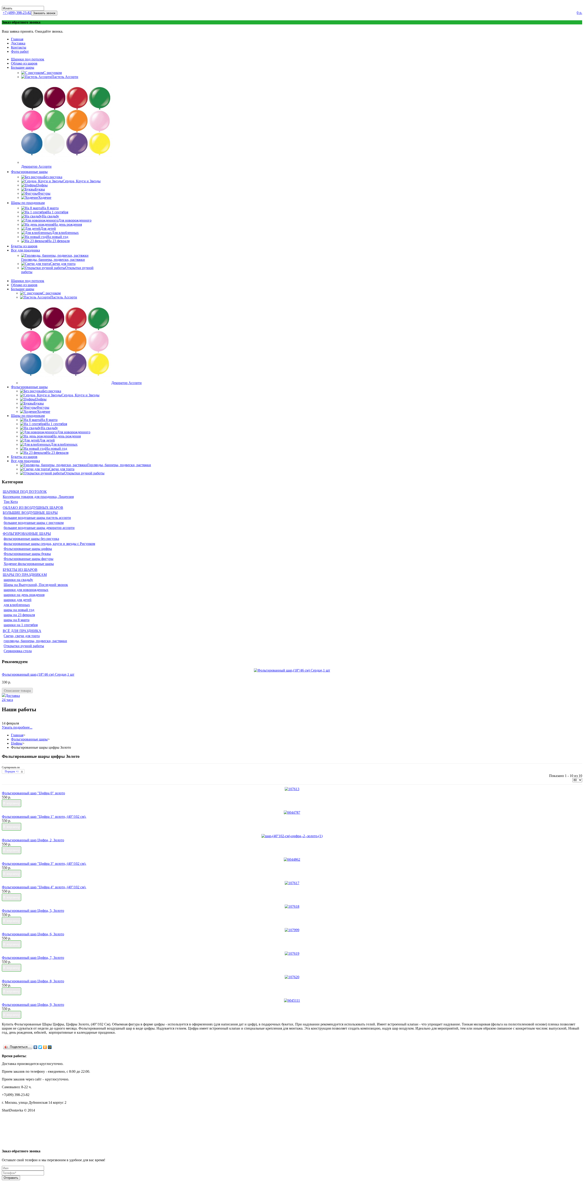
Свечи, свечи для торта (22, 636)
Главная (17, 39)
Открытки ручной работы (24, 646)
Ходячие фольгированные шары (29, 564)
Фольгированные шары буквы (27, 554)
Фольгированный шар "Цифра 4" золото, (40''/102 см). (44, 887)
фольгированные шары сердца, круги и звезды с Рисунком (49, 544)
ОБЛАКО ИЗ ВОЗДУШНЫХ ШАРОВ (33, 508)
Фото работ (20, 51)
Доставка (18, 43)
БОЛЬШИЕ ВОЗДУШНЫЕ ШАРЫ (30, 513)
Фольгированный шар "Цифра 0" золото (33, 793)
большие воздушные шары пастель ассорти (37, 518)
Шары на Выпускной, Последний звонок (36, 585)
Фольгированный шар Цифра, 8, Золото (33, 981)
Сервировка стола (18, 651)
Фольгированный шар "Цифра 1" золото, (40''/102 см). (44, 817)
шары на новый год (19, 610)
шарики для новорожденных (26, 590)
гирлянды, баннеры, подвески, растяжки (35, 641)
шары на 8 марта (16, 620)
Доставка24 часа (11, 698)
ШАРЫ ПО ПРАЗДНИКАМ (25, 575)
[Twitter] (40, 1047)
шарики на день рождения (24, 595)
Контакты (18, 47)
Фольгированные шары (29, 739)
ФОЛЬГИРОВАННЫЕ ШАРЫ (27, 534)
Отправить (11, 1177)
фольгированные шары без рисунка (31, 539)
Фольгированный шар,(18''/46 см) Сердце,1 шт (38, 674)
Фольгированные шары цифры (28, 549)
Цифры (16, 743)
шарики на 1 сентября (21, 625)
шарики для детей (17, 600)
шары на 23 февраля (19, 615)
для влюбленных (17, 605)
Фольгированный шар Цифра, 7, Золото (33, 958)
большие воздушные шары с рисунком (34, 523)
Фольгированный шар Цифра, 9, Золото (33, 1005)
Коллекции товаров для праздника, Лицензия (38, 497)
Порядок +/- (12, 771)
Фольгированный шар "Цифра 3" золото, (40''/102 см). (44, 864)
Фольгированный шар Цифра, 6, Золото (33, 934)
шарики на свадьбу (18, 580)
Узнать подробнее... (17, 727)
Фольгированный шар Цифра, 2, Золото (33, 840)
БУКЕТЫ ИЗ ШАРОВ (20, 570)
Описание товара (17, 691)
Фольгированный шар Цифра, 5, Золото (33, 911)
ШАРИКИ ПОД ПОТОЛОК (25, 492)
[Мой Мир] (49, 1047)
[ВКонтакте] (35, 1047)
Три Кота (11, 502)
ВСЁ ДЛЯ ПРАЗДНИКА (22, 631)
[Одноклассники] (45, 1047)
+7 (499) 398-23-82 (17, 13)
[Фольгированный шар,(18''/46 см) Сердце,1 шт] (292, 670)
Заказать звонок (44, 13)
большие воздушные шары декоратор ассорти (39, 528)
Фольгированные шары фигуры (28, 559)
